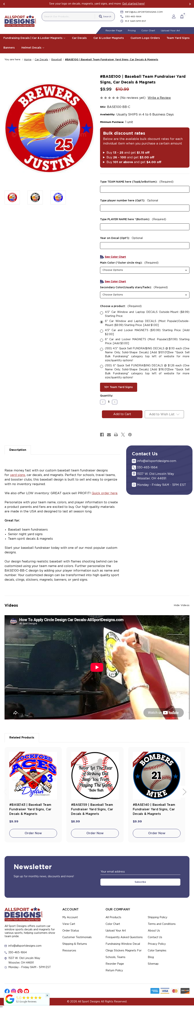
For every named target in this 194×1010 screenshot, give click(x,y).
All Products (113, 917)
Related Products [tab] (21, 737)
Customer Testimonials (77, 937)
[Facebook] (102, 435)
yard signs (17, 475)
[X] (123, 435)
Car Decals (79, 38)
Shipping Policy (157, 917)
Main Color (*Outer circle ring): (129, 263)
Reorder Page (114, 30)
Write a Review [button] (159, 97)
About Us (154, 930)
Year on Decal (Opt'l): (121, 238)
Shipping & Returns (74, 944)
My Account (70, 917)
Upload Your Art (170, 30)
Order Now (33, 833)
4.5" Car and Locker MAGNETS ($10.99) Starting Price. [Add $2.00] (147, 332)
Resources (69, 950)
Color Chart (148, 30)
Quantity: (106, 395)
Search (107, 16)
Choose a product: (121, 306)
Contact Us (155, 937)
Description (17, 450)
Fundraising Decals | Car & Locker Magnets (33, 38)
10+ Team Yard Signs (118, 387)
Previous (4, 4)
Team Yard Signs (178, 38)
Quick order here (104, 493)
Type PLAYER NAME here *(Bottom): (133, 219)
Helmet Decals (31, 47)
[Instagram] (13, 991)
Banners (9, 47)
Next (190, 4)
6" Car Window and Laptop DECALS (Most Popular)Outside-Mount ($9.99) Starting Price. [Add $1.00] (147, 323)
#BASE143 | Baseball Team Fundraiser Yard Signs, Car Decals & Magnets (30, 809)
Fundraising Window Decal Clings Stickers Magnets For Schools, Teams (124, 951)
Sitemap (153, 964)
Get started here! (133, 3)
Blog (151, 957)
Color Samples (157, 950)
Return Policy (114, 970)
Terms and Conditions (162, 924)
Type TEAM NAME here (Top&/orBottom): (137, 182)
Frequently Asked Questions (124, 937)
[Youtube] (26, 991)
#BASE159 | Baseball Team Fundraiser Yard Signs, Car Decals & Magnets (92, 809)
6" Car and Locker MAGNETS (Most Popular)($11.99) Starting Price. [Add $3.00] (147, 341)
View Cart (68, 924)
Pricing (132, 30)
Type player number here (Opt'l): (129, 200)
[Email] (109, 435)
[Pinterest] (130, 435)
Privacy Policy (157, 944)
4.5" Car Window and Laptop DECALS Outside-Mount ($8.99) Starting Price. (147, 314)
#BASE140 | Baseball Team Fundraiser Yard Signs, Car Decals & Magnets (154, 809)
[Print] (116, 435)
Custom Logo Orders (145, 38)
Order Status (70, 930)
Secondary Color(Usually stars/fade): (134, 287)
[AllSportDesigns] (9, 1003)
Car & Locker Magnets (108, 38)
